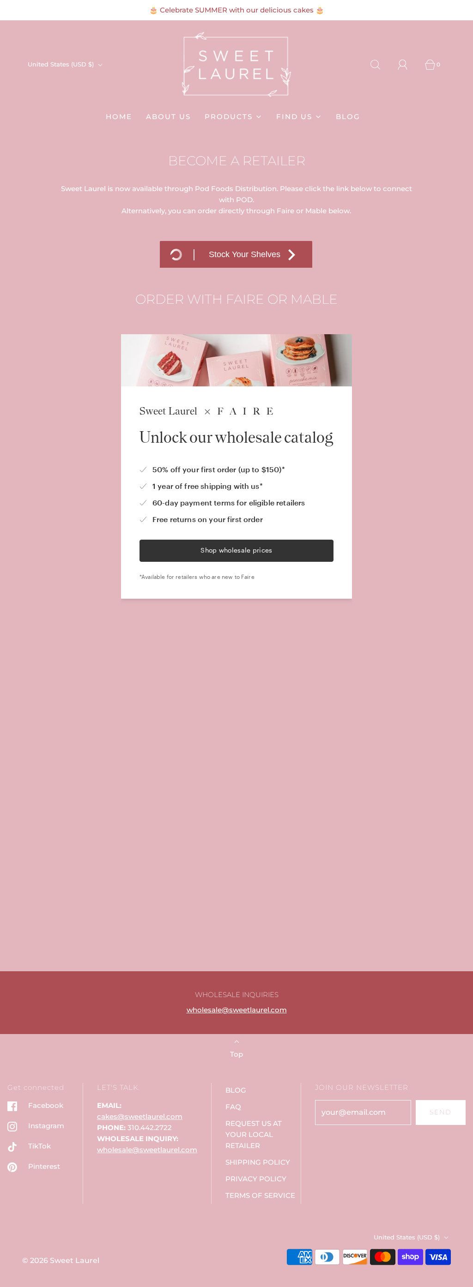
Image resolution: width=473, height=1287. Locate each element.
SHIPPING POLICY (257, 1162)
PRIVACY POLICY (255, 1178)
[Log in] (408, 64)
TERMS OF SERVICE (260, 1195)
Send (441, 1112)
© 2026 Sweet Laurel (60, 1260)
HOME (119, 116)
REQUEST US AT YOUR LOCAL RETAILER (253, 1134)
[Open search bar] (380, 64)
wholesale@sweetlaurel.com (237, 1009)
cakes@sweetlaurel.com (139, 1116)
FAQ (233, 1106)
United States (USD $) (62, 64)
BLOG (348, 116)
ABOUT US (168, 116)
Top (236, 1054)
